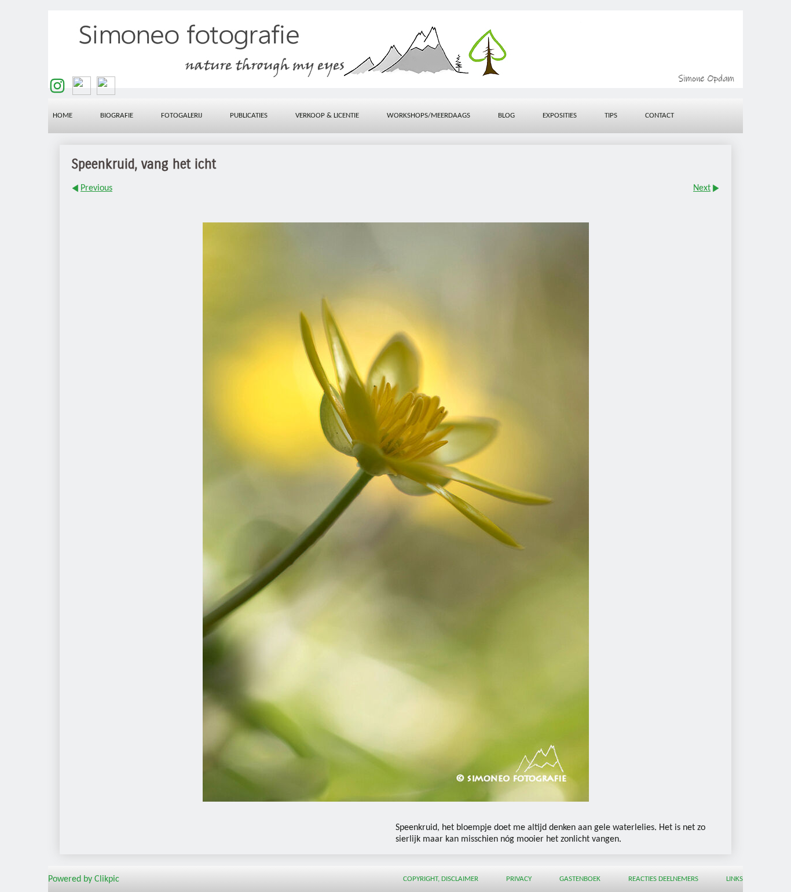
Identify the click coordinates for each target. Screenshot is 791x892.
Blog (506, 115)
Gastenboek (579, 879)
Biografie (116, 115)
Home (62, 115)
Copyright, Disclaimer (440, 879)
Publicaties (249, 115)
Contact (659, 115)
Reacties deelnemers (663, 879)
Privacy (519, 879)
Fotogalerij (181, 115)
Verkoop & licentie (327, 115)
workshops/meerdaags (428, 115)
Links (734, 879)
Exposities (560, 115)
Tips (611, 115)
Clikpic (106, 879)
